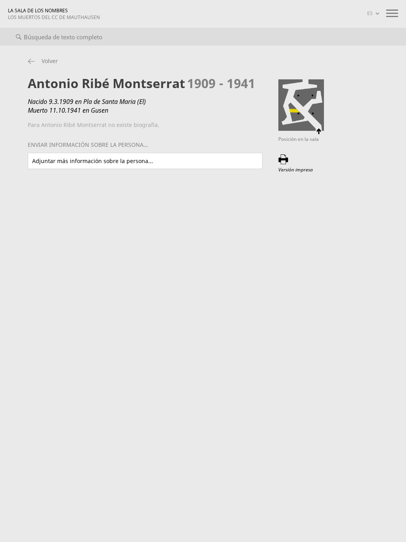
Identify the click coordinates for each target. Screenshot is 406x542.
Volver (50, 61)
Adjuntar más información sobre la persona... (92, 161)
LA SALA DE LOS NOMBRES (54, 14)
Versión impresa (295, 169)
